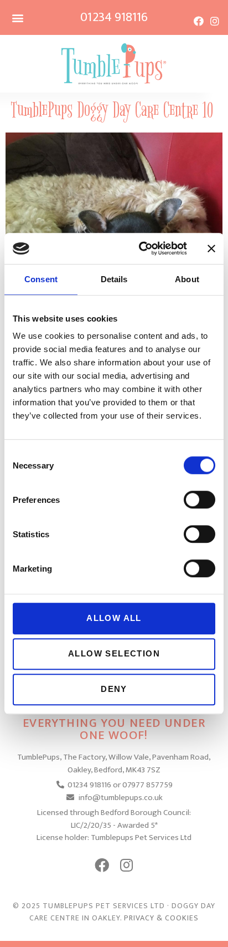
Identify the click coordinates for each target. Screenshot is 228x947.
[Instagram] (215, 21)
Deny (114, 689)
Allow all (114, 618)
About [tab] (187, 279)
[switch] (199, 499)
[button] (17, 17)
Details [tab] (114, 279)
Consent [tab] (41, 279)
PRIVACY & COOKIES (161, 918)
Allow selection (114, 653)
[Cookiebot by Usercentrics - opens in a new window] (141, 248)
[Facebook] (199, 21)
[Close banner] (211, 248)
